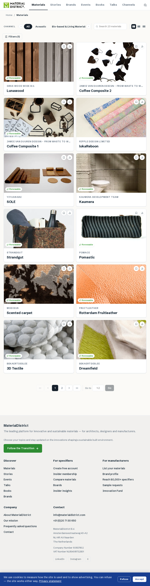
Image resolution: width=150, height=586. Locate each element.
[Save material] (63, 46)
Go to (88, 388)
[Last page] (77, 388)
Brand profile (110, 474)
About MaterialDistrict (17, 515)
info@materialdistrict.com (69, 515)
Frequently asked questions (20, 526)
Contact (9, 532)
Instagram (75, 559)
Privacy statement (50, 581)
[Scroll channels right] (88, 26)
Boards (57, 485)
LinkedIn (59, 559)
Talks (113, 4)
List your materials (114, 468)
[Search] (145, 5)
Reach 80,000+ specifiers (118, 479)
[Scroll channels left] (21, 26)
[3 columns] (138, 26)
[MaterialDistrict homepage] (14, 5)
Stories (55, 4)
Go (109, 388)
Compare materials (64, 479)
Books (100, 4)
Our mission (11, 520)
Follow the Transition (22, 448)
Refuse (124, 579)
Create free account (65, 468)
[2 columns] (133, 26)
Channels (128, 4)
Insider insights (62, 490)
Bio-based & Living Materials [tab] (69, 26)
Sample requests (113, 485)
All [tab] (28, 26)
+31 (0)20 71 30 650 (64, 520)
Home (9, 15)
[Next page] (69, 388)
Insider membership (65, 474)
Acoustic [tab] (40, 26)
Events (86, 4)
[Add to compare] (69, 46)
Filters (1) (14, 36)
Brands (71, 4)
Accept (139, 579)
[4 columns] (144, 26)
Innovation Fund (113, 490)
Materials (38, 4)
